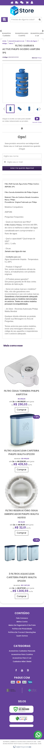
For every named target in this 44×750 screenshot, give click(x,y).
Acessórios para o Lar (16, 41)
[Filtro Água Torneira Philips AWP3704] (22, 383)
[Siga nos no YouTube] (22, 670)
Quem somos (22, 636)
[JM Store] (22, 10)
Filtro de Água (32, 41)
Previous (4, 109)
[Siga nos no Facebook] (16, 670)
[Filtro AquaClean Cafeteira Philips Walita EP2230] (22, 443)
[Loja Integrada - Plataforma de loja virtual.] (22, 747)
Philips (4, 43)
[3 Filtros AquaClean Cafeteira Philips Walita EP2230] (22, 568)
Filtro (11, 43)
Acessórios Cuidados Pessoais (22, 651)
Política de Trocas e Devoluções (22, 632)
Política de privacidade (22, 629)
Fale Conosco (22, 618)
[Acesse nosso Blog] (28, 670)
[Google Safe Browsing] (21, 718)
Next (40, 108)
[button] (37, 120)
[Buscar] (39, 19)
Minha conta (22, 621)
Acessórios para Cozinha (22, 654)
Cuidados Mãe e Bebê (22, 661)
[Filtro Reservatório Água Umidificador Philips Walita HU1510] (22, 505)
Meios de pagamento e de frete (22, 625)
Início (4, 41)
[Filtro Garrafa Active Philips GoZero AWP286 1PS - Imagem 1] (10, 109)
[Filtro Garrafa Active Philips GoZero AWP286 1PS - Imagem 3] (29, 109)
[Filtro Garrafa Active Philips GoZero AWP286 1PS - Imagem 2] (19, 109)
